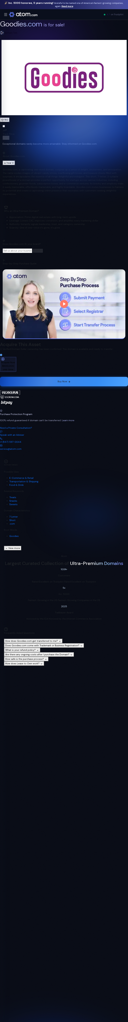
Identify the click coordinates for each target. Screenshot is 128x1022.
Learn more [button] (68, 420)
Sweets (13, 504)
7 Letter (13, 516)
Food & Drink (16, 484)
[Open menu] (6, 15)
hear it (10, 162)
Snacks (13, 500)
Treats (12, 497)
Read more (67, 6)
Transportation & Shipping (23, 481)
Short (12, 520)
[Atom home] (23, 14)
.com (12, 523)
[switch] (6, 138)
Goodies (14, 536)
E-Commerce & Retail (21, 477)
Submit (38, 250)
